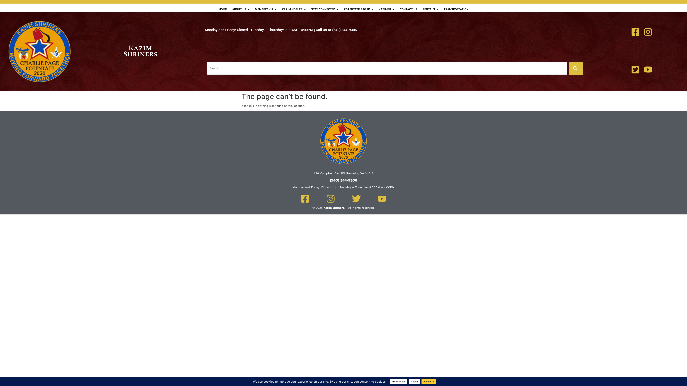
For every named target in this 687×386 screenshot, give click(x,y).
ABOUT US (239, 9)
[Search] (576, 68)
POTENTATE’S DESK (357, 9)
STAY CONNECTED (323, 9)
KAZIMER (385, 9)
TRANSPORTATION (456, 9)
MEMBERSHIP (264, 9)
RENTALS (429, 9)
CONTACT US (408, 9)
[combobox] (387, 68)
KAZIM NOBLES (292, 9)
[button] (241, 9)
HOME (223, 9)
